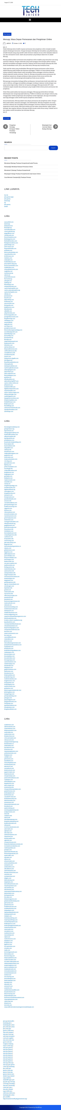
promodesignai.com (9, 978)
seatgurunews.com (9, 812)
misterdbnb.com (8, 639)
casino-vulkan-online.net (11, 383)
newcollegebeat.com (10, 762)
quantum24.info (8, 597)
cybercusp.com (8, 1001)
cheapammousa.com (10, 842)
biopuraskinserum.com (10, 349)
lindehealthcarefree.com (11, 434)
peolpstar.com (8, 250)
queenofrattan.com (9, 555)
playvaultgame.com (9, 699)
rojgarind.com (8, 508)
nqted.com (7, 937)
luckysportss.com (9, 682)
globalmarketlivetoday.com (11, 901)
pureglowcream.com (10, 328)
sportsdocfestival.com (10, 705)
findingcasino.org (9, 567)
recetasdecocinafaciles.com (12, 846)
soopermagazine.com (10, 965)
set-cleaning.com (9, 976)
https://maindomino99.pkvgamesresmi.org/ (15, 1098)
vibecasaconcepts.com (10, 595)
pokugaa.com (8, 697)
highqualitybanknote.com (11, 912)
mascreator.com (8, 929)
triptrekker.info (8, 588)
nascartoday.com (9, 935)
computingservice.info (10, 535)
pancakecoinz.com (9, 463)
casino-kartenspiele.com (11, 288)
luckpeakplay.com (9, 684)
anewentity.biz (8, 322)
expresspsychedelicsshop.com (13, 891)
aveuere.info (7, 500)
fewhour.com (7, 510)
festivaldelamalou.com (10, 241)
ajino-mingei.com (9, 785)
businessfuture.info (9, 446)
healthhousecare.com (10, 906)
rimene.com (7, 356)
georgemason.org (9, 429)
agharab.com (8, 840)
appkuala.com (8, 324)
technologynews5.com (10, 952)
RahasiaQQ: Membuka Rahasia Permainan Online (18, 166)
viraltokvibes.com (9, 267)
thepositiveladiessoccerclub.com (13, 844)
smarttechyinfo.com (9, 487)
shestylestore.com (9, 707)
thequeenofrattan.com (10, 557)
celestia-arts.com (9, 235)
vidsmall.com (8, 605)
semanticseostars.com (10, 514)
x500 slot (10, 1030)
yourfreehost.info (9, 787)
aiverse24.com (8, 986)
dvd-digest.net (8, 360)
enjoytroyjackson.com (10, 885)
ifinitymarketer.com (9, 675)
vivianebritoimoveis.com (11, 269)
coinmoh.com (8, 874)
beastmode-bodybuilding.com (12, 442)
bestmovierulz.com (9, 770)
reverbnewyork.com (9, 764)
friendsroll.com (8, 806)
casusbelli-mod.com (10, 796)
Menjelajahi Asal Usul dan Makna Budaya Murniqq (47, 127)
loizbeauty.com (8, 301)
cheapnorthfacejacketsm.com (12, 789)
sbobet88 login (7, 1079)
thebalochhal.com (9, 736)
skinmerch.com (8, 766)
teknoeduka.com (9, 954)
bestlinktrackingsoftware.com (12, 650)
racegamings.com (9, 694)
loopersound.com (9, 774)
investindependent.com (10, 921)
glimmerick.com (8, 758)
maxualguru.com (9, 491)
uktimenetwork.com (9, 726)
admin (9, 43)
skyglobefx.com (8, 580)
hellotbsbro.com (8, 531)
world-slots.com (8, 457)
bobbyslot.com (8, 478)
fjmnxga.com (7, 339)
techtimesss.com (9, 256)
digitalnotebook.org (9, 489)
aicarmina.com (8, 749)
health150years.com (10, 261)
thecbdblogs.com (9, 405)
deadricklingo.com (9, 578)
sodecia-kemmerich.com (11, 633)
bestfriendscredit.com (10, 823)
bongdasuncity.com (9, 493)
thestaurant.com (8, 648)
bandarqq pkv (7, 1023)
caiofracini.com (8, 536)
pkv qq (5, 1021)
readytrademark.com (10, 969)
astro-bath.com (8, 829)
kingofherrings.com (9, 318)
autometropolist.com (10, 870)
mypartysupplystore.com (11, 751)
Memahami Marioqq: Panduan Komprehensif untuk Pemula (21, 163)
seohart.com (7, 974)
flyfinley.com (7, 464)
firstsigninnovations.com (11, 242)
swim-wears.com (9, 246)
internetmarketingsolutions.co (12, 546)
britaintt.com (7, 1003)
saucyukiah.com (8, 222)
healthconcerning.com (10, 506)
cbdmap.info (7, 449)
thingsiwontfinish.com (10, 709)
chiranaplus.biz (8, 364)
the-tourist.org (8, 278)
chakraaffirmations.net (10, 470)
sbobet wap (6, 1076)
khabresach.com (9, 403)
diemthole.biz (8, 309)
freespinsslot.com (9, 497)
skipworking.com (9, 299)
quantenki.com (8, 599)
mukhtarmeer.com (9, 933)
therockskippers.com (10, 375)
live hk (6, 195)
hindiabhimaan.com (9, 402)
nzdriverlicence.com (10, 938)
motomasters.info (9, 591)
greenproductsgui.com (10, 504)
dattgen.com (7, 878)
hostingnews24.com (10, 914)
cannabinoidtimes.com (10, 502)
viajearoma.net (8, 836)
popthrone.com (8, 455)
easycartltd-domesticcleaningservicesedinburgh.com (19, 1007)
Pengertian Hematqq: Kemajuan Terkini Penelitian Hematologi (14, 128)
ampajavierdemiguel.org (11, 741)
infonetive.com (8, 345)
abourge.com (8, 857)
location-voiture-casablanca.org (13, 620)
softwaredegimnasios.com (11, 963)
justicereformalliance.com (11, 777)
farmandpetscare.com (10, 533)
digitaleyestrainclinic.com (11, 388)
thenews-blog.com (9, 955)
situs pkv (8, 1026)
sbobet (11, 1032)
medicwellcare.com (9, 603)
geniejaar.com (8, 476)
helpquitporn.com (9, 910)
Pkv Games (7, 34)
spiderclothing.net (9, 808)
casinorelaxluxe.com (10, 661)
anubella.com (8, 988)
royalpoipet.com (8, 646)
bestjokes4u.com (9, 472)
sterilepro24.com (9, 610)
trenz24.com (7, 297)
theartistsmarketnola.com (11, 362)
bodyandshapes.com (10, 995)
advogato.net (8, 280)
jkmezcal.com (8, 641)
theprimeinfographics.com (11, 627)
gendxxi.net (7, 590)
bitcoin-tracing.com (9, 993)
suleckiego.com (8, 411)
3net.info (6, 813)
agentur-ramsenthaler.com (11, 584)
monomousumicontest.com (11, 576)
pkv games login (9, 197)
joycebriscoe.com (9, 747)
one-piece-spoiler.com (10, 563)
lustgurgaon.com (9, 474)
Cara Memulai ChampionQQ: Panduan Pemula (17, 177)
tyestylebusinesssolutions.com (12, 644)
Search (8, 142)
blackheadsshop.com (10, 618)
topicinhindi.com (9, 430)
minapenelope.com (9, 776)
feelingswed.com (9, 895)
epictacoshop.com (9, 347)
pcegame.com (8, 942)
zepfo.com (7, 950)
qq (5, 202)
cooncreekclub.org (9, 231)
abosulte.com (8, 984)
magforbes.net (8, 271)
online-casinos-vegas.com (11, 392)
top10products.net (9, 438)
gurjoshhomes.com (9, 791)
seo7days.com (8, 326)
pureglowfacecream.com (11, 316)
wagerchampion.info (10, 574)
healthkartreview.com (10, 908)
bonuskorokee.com (9, 658)
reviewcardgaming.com (10, 614)
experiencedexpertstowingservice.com (15, 616)
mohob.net (7, 483)
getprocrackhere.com (10, 669)
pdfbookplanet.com (9, 554)
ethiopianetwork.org (9, 523)
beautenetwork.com (9, 991)
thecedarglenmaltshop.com (12, 427)
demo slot (10, 1074)
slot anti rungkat (8, 1038)
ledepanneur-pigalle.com (11, 358)
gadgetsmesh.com (9, 525)
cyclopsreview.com (9, 876)
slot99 (7, 1097)
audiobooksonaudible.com (11, 990)
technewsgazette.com (10, 314)
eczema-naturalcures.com (11, 827)
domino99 (10, 1021)
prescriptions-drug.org (10, 263)
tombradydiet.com (9, 793)
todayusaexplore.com (10, 730)
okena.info (7, 817)
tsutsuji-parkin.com (9, 838)
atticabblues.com (9, 868)
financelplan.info (9, 444)
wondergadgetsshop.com (11, 810)
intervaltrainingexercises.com (12, 643)
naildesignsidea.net (9, 848)
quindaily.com (8, 982)
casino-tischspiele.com (10, 292)
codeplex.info (8, 815)
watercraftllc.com (9, 855)
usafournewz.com (9, 734)
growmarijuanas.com (10, 518)
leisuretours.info (8, 529)
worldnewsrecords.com (10, 608)
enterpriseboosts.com (10, 286)
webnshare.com (8, 519)
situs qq (10, 1045)
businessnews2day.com (11, 607)
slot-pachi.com (8, 495)
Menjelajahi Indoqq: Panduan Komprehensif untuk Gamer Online (22, 174)
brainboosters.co (9, 743)
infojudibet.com (8, 447)
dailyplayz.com (8, 667)
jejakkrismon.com (9, 307)
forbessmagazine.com (10, 899)
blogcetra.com (8, 544)
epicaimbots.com (9, 887)
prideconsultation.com (10, 466)
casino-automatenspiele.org (12, 290)
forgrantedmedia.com (10, 248)
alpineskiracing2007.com (11, 381)
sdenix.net (7, 275)
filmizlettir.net (8, 227)
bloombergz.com (9, 284)
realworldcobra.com (9, 569)
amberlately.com (9, 745)
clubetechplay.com (9, 663)
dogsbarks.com (8, 882)
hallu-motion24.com (9, 373)
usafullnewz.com (9, 724)
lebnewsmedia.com (9, 800)
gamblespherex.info (9, 582)
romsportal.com (8, 703)
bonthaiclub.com (9, 794)
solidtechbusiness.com (10, 612)
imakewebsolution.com (10, 459)
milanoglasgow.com (9, 369)
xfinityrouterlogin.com (10, 394)
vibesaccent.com (9, 740)
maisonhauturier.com (10, 927)
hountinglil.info (8, 468)
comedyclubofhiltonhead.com (12, 624)
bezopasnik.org (8, 337)
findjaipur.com (8, 755)
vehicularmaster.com (10, 738)
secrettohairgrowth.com (10, 332)
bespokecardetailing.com (11, 821)
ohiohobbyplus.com (9, 781)
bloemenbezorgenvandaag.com (13, 330)
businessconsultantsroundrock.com (14, 997)
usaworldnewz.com (9, 728)
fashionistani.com (9, 893)
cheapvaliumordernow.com (11, 629)
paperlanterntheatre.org (10, 851)
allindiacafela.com (9, 379)
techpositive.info (8, 538)
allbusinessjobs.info (9, 436)
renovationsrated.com (10, 971)
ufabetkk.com (8, 311)
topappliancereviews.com (11, 398)
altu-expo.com (8, 832)
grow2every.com (9, 904)
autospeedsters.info (9, 572)
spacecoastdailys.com (10, 967)
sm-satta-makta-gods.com (11, 961)
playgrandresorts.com (10, 701)
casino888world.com (10, 637)
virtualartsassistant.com (10, 626)
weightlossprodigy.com (10, 485)
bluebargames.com (9, 239)
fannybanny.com (9, 673)
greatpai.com (8, 849)
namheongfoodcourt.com (11, 368)
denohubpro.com (9, 559)
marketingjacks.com (9, 396)
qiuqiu (6, 206)
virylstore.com (8, 258)
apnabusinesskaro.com (10, 409)
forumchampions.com (10, 237)
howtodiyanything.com (10, 918)
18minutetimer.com (9, 512)
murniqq (6, 1083)
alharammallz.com (9, 861)
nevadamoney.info (9, 354)
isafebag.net (7, 282)
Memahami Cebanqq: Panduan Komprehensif (17, 170)
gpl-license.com (8, 902)
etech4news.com (9, 889)
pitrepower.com (8, 385)
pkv (11, 1087)
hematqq (11, 1083)
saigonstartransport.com (11, 341)
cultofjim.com (8, 757)
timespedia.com (8, 305)
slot (10, 1034)
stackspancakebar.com (10, 366)
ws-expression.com (9, 946)
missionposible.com (9, 390)
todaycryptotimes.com (10, 957)
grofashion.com (8, 688)
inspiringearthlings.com (10, 920)
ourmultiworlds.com (9, 229)
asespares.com (8, 865)
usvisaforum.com (9, 768)
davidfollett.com (8, 760)
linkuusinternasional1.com (11, 804)
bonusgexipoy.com (9, 660)
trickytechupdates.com (10, 400)
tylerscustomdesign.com (11, 252)
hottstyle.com (8, 916)
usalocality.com (8, 732)
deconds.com (8, 1005)
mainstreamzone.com (10, 516)
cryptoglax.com (8, 779)
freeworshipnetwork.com (11, 853)
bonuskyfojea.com (9, 656)
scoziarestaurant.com (10, 973)
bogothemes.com (9, 783)
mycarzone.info (8, 593)
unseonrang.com (9, 540)
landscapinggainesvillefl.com (12, 925)
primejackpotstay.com (10, 696)
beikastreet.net (8, 225)
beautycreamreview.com (11, 872)
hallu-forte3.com (8, 371)
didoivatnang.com (9, 880)
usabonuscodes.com (10, 959)
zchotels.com (8, 948)
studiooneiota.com (9, 565)
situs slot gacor (10, 1036)
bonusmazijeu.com (9, 654)
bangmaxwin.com (9, 343)
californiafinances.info (10, 350)
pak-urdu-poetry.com (10, 542)
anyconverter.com (9, 303)
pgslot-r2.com (8, 944)
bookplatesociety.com (10, 798)
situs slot (5, 1032)
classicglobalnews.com (10, 999)
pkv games (7, 118)
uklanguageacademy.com (11, 432)
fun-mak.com (8, 635)
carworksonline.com (10, 254)
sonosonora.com (9, 802)
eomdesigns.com (9, 586)
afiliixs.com (7, 859)
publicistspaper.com (9, 980)
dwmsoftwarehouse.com (11, 884)
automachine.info (9, 571)
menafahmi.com (8, 931)
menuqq (12, 1081)
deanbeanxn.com (9, 451)
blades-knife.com (9, 561)
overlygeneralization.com (11, 521)
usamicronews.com (9, 686)
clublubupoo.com (9, 652)
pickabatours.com (9, 440)
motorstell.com (8, 260)
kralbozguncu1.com (9, 923)
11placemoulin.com (9, 480)
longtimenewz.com (9, 680)
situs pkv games (7, 1047)
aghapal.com (8, 830)
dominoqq (7, 200)
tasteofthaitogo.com (9, 333)
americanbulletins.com (10, 863)
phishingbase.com (9, 692)
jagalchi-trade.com (9, 772)
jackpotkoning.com (9, 677)
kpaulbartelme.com (9, 622)
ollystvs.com (7, 548)
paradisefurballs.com (10, 499)
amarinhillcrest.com (9, 277)
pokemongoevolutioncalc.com (12, 690)
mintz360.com (8, 482)
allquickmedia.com (9, 313)
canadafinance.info (9, 352)
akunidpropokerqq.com (10, 819)
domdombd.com (8, 665)
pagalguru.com (8, 940)
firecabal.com (8, 897)
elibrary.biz (7, 825)
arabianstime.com (9, 866)
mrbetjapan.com (8, 320)
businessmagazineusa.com (12, 601)
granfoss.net (7, 377)
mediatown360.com (9, 386)
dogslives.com (8, 552)
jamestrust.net (8, 296)
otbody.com (7, 294)
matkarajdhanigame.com (11, 453)
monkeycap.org (8, 273)
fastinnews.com (8, 671)
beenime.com (8, 631)
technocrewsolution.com (11, 265)
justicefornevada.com (10, 527)
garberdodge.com (9, 244)
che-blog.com (8, 461)
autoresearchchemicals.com (12, 407)
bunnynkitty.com (8, 335)
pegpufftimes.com (9, 233)
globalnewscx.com (9, 550)
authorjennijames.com (10, 834)
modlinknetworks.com (10, 679)
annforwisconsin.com (10, 753)
